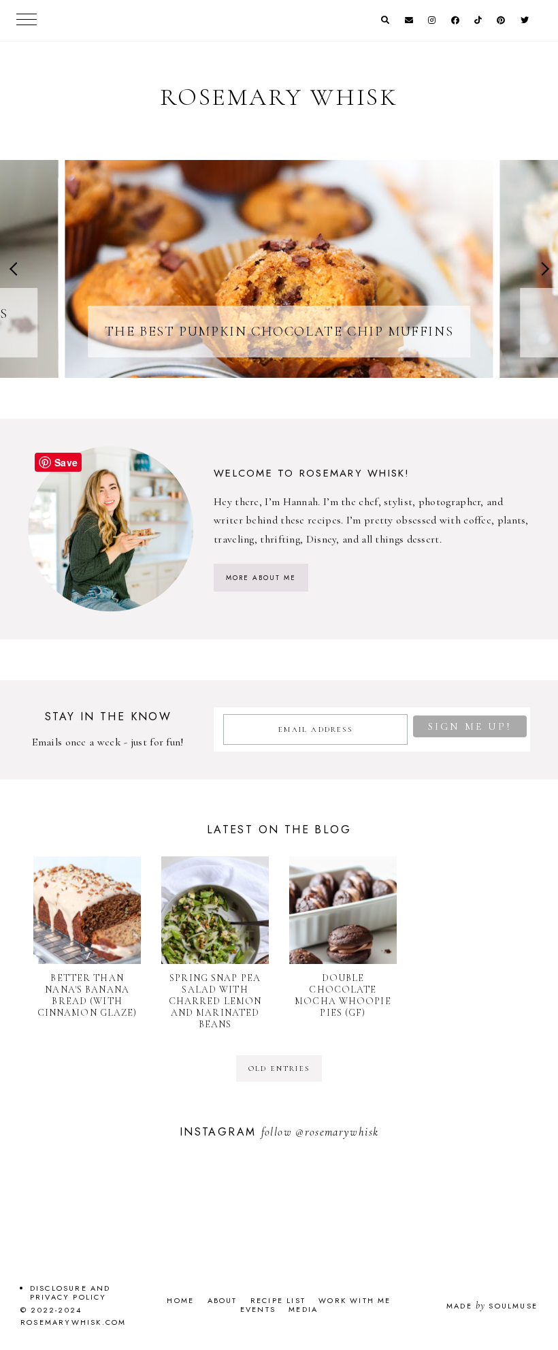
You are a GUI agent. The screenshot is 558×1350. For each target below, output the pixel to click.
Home (180, 1300)
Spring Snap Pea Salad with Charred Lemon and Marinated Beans (215, 1001)
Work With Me (354, 1300)
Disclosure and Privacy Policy (70, 1292)
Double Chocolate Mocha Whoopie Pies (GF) (343, 995)
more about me (261, 578)
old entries (279, 1068)
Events (258, 1309)
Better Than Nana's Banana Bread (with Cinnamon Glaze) (87, 995)
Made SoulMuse (492, 1305)
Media (303, 1309)
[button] (16, 269)
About (222, 1300)
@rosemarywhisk (336, 1132)
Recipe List (278, 1300)
